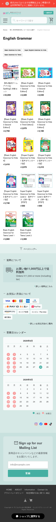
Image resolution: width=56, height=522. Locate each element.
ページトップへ (28, 248)
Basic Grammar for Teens (13, 55)
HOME (9, 489)
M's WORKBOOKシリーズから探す (22, 30)
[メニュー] (5, 20)
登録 (28, 473)
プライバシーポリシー (14, 492)
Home (5, 30)
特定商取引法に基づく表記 (38, 492)
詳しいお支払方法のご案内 (41, 323)
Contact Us (43, 489)
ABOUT (49, 13)
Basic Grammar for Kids (13, 50)
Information (30, 489)
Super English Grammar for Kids (35, 50)
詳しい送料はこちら (44, 286)
